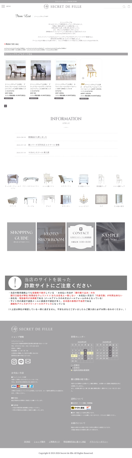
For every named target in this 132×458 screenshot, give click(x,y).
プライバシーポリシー (99, 441)
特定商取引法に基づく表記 (75, 441)
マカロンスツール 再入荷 (38, 152)
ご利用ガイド (54, 441)
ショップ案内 (39, 441)
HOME (27, 441)
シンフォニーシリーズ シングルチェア (35, 48)
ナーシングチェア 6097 (51, 49)
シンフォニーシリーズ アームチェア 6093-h (14, 48)
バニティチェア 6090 (9, 49)
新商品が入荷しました (37, 137)
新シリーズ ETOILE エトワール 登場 (43, 144)
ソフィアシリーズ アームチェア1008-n (36, 49)
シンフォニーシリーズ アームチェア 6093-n (55, 48)
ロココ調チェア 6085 (20, 49)
